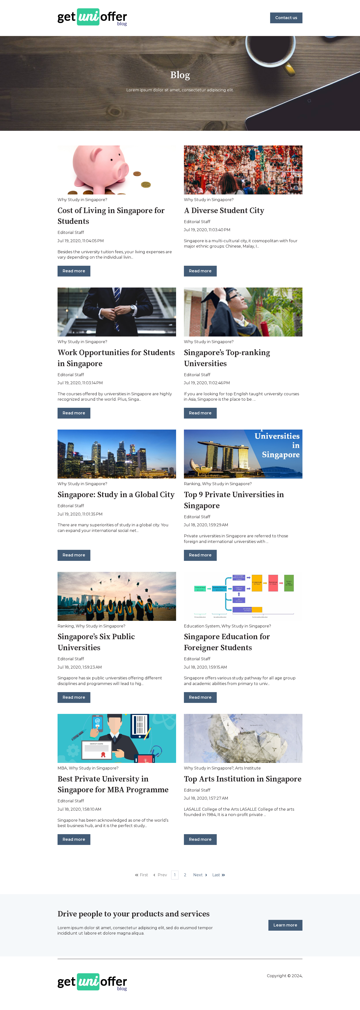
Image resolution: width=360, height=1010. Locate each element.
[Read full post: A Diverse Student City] (243, 169)
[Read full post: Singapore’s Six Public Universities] (117, 596)
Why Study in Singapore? (82, 199)
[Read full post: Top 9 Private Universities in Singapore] (243, 454)
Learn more (285, 925)
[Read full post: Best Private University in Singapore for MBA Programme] (117, 738)
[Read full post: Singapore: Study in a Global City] (117, 454)
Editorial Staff (71, 232)
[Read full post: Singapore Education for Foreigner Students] (243, 596)
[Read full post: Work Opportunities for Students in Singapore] (117, 312)
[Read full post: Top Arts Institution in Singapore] (243, 738)
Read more (74, 271)
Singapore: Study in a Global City (116, 495)
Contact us (286, 17)
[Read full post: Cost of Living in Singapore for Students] (117, 169)
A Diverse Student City (224, 211)
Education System (202, 626)
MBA (62, 768)
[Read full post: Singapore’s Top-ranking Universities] (243, 312)
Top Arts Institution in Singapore (242, 779)
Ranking (192, 483)
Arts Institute (248, 768)
